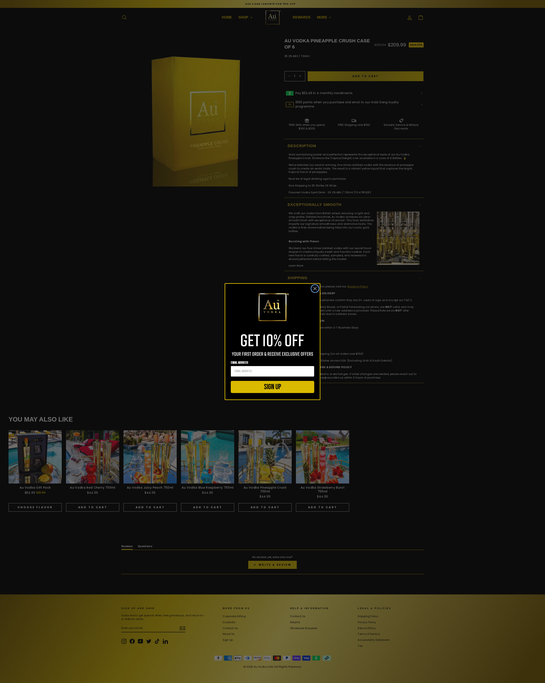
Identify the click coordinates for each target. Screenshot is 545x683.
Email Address (239, 363)
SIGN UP (272, 387)
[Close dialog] (315, 288)
